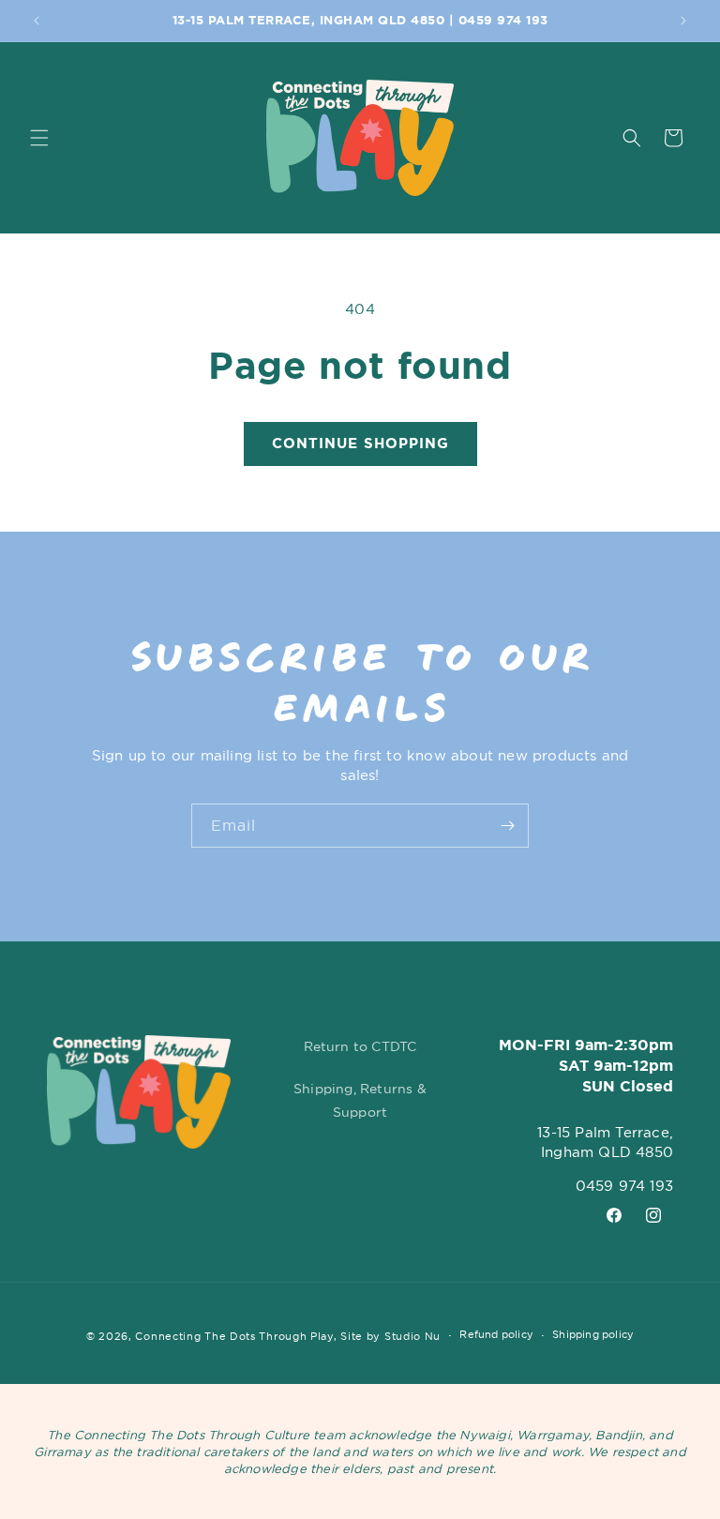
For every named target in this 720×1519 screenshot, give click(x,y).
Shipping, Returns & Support (360, 1100)
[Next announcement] (683, 20)
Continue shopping (360, 443)
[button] (39, 137)
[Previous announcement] (36, 20)
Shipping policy (593, 1334)
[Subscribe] (507, 826)
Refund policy (496, 1334)
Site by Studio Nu (390, 1336)
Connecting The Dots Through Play (234, 1336)
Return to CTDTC (360, 1046)
